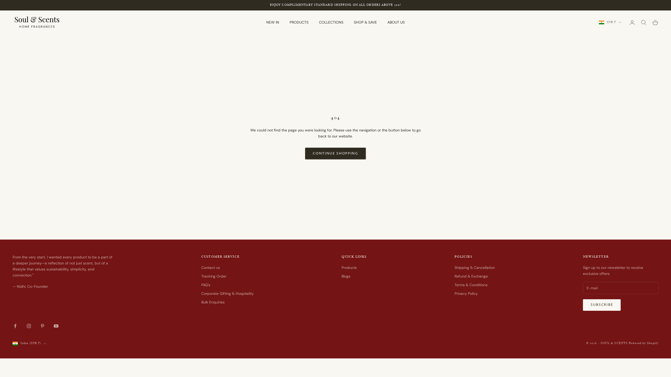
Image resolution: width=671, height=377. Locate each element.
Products (349, 267)
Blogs (346, 276)
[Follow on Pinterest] (42, 326)
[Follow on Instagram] (28, 326)
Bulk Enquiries (213, 302)
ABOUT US (396, 22)
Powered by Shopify (643, 343)
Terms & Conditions (471, 284)
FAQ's (205, 284)
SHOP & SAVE (365, 22)
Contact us (210, 267)
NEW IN (272, 22)
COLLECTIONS (331, 22)
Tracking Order (213, 276)
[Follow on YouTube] (56, 326)
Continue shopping (335, 153)
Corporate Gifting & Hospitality (227, 293)
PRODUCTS (299, 22)
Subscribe (602, 304)
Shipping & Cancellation (474, 267)
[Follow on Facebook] (15, 326)
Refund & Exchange (471, 276)
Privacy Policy (466, 293)
